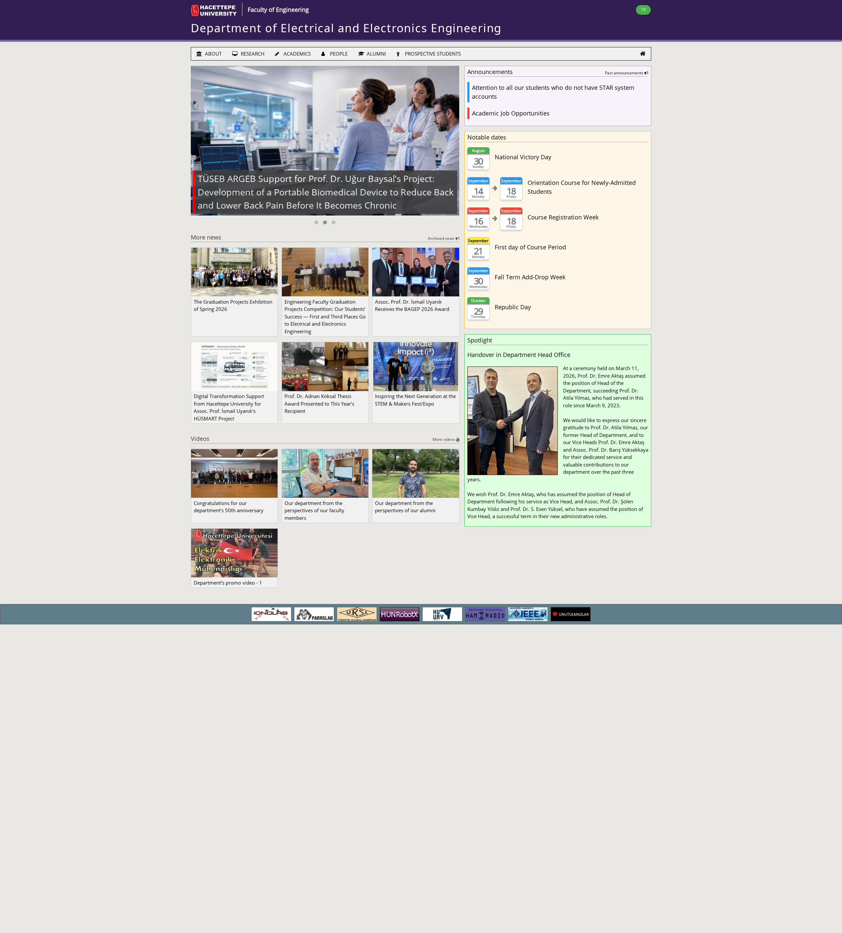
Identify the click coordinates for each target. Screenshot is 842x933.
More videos (444, 439)
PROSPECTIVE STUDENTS (432, 53)
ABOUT (213, 53)
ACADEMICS (296, 53)
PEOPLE (338, 53)
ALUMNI (375, 53)
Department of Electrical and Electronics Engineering (346, 28)
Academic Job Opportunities (511, 113)
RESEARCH (251, 53)
